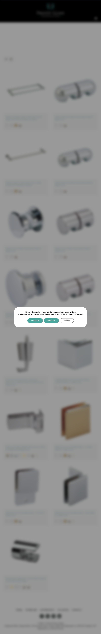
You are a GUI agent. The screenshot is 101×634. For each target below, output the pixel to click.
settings (80, 314)
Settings (67, 320)
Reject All (51, 320)
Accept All (35, 320)
